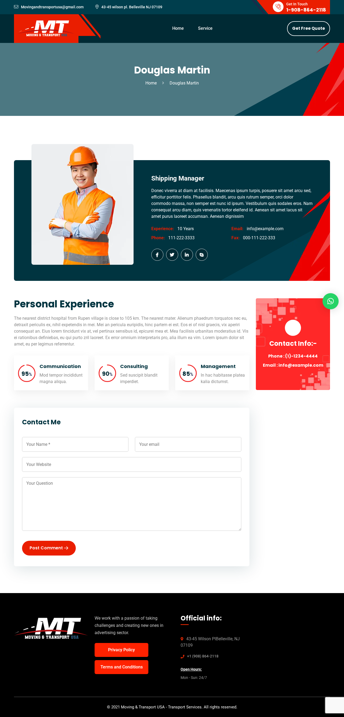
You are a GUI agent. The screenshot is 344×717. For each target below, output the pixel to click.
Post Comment (47, 548)
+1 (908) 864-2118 (202, 656)
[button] (330, 301)
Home (178, 28)
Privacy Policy (121, 649)
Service (205, 28)
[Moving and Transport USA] (46, 28)
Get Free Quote (308, 28)
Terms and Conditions (122, 667)
